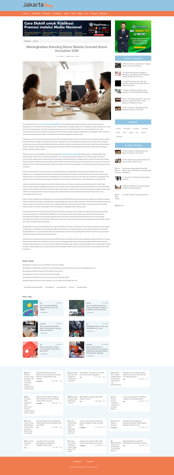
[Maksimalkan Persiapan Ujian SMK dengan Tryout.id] (73, 400)
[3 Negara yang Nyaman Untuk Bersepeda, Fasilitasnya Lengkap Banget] (119, 187)
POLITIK (35, 41)
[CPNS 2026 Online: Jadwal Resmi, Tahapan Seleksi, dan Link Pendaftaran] (119, 65)
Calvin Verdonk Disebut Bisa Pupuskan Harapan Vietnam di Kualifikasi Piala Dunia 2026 (96, 308)
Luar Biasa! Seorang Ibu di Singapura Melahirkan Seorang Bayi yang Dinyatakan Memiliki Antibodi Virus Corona (135, 75)
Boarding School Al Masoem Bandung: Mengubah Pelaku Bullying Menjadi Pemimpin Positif (134, 423)
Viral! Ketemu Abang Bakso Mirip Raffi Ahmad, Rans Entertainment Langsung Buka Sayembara (136, 170)
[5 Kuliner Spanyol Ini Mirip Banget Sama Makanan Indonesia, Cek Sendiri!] (119, 108)
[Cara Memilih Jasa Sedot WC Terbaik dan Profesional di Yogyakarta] (73, 376)
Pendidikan (103, 13)
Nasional (94, 13)
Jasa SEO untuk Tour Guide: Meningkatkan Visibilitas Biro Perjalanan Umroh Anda (45, 443)
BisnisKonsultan (82, 287)
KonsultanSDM (61, 287)
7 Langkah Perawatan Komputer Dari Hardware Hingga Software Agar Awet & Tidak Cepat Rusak (135, 83)
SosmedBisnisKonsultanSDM (33, 287)
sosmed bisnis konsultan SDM (49, 124)
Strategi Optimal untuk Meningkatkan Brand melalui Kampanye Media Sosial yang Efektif (48, 423)
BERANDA (27, 41)
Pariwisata (46, 13)
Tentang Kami (77, 461)
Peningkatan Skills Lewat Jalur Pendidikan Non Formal (97, 327)
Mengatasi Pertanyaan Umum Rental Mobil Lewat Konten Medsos (43, 265)
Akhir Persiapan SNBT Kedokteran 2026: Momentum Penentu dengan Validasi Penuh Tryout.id (47, 399)
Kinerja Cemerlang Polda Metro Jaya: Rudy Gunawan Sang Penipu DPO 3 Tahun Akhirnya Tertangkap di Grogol (136, 101)
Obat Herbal (36, 13)
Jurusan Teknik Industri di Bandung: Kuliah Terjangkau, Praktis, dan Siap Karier (91, 423)
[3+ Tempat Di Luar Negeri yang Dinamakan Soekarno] (119, 178)
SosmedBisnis (49, 287)
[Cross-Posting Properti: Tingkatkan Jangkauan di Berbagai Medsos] (116, 403)
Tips (86, 13)
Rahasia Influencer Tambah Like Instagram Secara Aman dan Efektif (50, 349)
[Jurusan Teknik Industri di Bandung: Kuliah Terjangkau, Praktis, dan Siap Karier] (73, 427)
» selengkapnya (44, 312)
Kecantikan (57, 13)
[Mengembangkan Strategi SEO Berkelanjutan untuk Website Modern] (116, 446)
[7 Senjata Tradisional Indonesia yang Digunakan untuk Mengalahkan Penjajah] (119, 91)
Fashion (26, 13)
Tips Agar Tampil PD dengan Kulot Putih (135, 195)
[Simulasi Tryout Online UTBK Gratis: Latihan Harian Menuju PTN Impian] (73, 446)
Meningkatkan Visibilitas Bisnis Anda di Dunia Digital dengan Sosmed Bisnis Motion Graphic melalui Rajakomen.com (59, 268)
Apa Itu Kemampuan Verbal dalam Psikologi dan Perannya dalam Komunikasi (50, 328)
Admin (77, 56)
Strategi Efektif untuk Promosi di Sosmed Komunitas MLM (41, 274)
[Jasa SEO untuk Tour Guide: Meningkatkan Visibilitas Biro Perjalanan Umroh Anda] (29, 443)
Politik (73, 13)
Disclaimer (90, 461)
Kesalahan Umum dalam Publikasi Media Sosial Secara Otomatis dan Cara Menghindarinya (134, 375)
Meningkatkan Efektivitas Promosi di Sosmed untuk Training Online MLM (46, 277)
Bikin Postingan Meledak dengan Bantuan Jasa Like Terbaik (49, 308)
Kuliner (66, 13)
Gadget (79, 13)
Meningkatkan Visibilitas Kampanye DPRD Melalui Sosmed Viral (43, 271)
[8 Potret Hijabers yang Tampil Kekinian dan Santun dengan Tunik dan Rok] (119, 160)
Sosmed (71, 287)
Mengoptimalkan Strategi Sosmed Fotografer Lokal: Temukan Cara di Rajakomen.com (50, 280)
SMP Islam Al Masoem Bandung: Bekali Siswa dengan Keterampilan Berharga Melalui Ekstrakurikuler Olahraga (97, 350)
